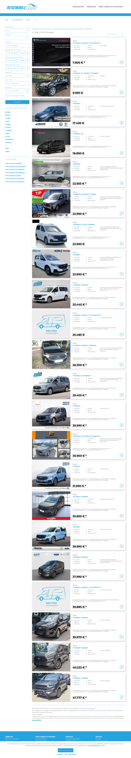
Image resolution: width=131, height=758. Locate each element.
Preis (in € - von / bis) (12, 50)
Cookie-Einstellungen (94, 745)
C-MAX (7, 118)
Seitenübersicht (101, 741)
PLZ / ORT (8, 80)
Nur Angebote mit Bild (16, 96)
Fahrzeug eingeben (12, 739)
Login (7, 741)
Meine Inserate (40, 739)
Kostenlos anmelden (73, 739)
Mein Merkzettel (41, 741)
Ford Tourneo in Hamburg (15, 172)
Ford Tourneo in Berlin (13, 163)
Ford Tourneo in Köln (13, 175)
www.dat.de (36, 720)
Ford (27, 19)
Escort (7, 136)
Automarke (9, 27)
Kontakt (98, 739)
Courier (8, 127)
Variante (8, 42)
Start (6, 19)
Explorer (8, 142)
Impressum (60, 754)
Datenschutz (72, 754)
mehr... (7, 151)
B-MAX (7, 112)
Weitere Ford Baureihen (15, 108)
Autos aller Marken (17, 19)
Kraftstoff (8, 72)
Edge (7, 133)
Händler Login (71, 741)
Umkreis (8, 87)
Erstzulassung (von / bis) (13, 57)
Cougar (8, 124)
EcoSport (8, 130)
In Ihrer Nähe (11, 159)
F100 (7, 148)
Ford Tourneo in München (15, 178)
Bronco (8, 115)
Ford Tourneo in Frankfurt (15, 169)
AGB (66, 754)
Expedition (9, 139)
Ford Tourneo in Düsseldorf (15, 166)
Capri (7, 121)
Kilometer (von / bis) (12, 65)
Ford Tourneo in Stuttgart (14, 182)
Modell (7, 34)
